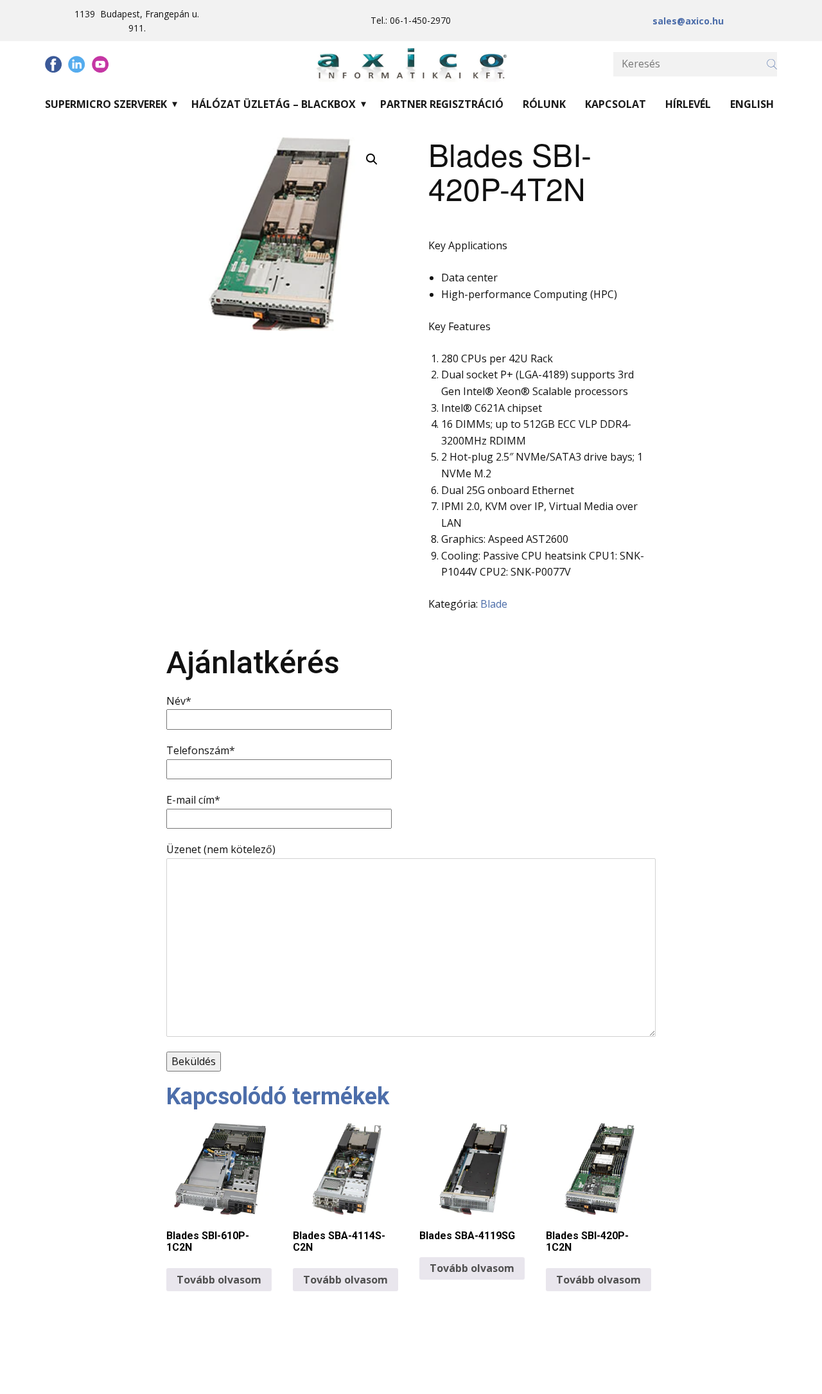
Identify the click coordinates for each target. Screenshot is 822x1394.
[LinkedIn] (76, 64)
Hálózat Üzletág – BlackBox (273, 104)
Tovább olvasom (219, 1280)
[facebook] (53, 64)
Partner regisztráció (441, 104)
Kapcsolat (615, 104)
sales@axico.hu (688, 21)
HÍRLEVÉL (688, 104)
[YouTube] (100, 64)
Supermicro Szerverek (106, 104)
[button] (371, 159)
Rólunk (544, 104)
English (752, 104)
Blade (493, 604)
